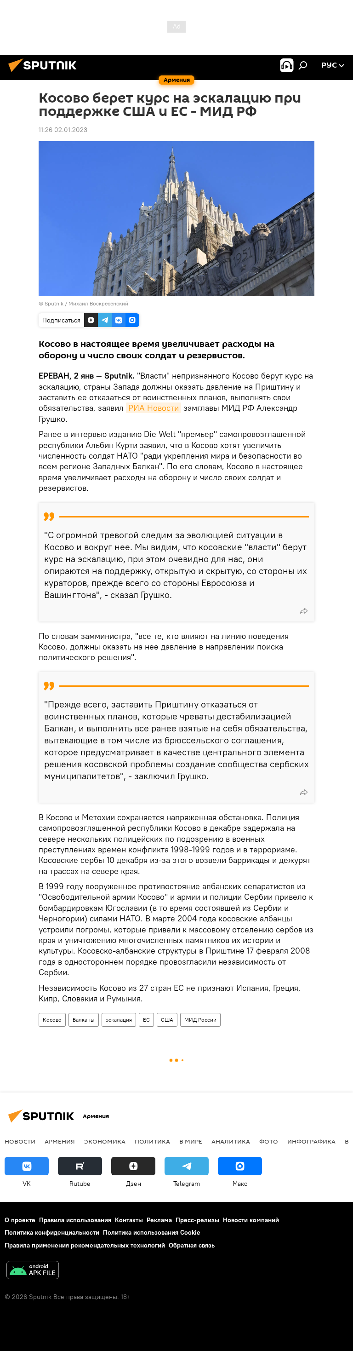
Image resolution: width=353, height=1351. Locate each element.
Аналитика (230, 1141)
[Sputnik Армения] (45, 73)
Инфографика (311, 1141)
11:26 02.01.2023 (63, 130)
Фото (268, 1141)
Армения (60, 1141)
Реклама (159, 1220)
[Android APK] (32, 1271)
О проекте (20, 1220)
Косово (52, 1019)
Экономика (104, 1141)
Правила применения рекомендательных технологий (85, 1245)
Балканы (84, 1019)
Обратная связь (192, 1245)
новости (20, 1141)
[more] (304, 611)
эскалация (119, 1019)
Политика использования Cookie (151, 1232)
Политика (152, 1141)
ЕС (146, 1019)
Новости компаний (251, 1220)
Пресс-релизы (197, 1220)
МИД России (200, 1019)
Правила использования (75, 1220)
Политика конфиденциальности (52, 1232)
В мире (190, 1141)
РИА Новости (153, 407)
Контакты (129, 1220)
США (167, 1019)
